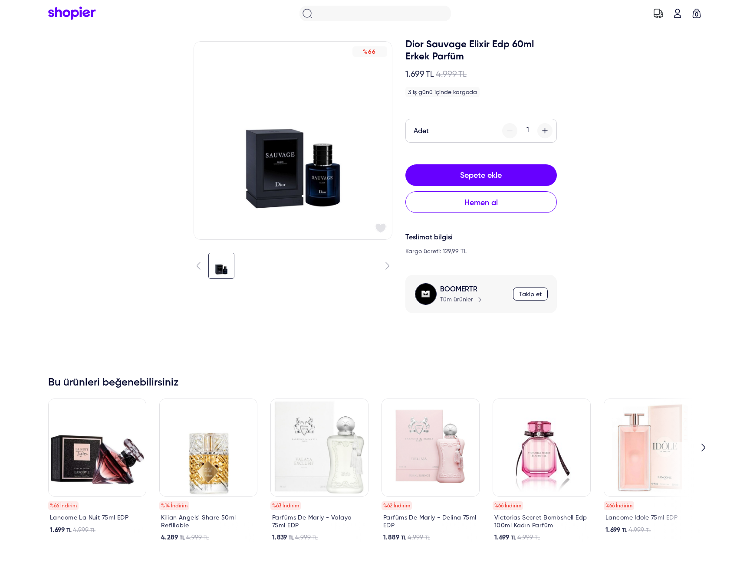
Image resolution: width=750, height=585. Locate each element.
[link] (97, 466)
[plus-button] (545, 130)
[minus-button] (509, 130)
